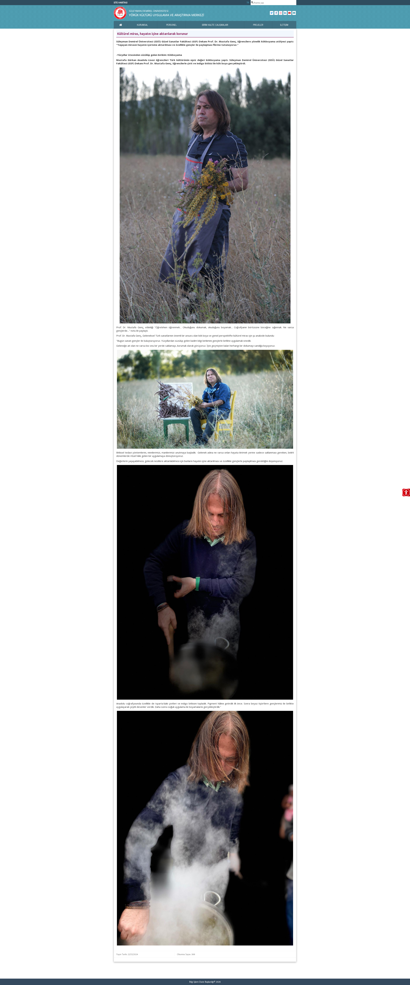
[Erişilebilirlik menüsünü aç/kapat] (406, 492)
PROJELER (258, 25)
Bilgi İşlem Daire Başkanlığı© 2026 (205, 981)
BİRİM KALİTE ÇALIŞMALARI (215, 25)
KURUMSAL (142, 25)
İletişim (284, 25)
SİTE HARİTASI (120, 2)
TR (248, 2)
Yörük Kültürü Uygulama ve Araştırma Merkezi (166, 15)
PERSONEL (171, 25)
